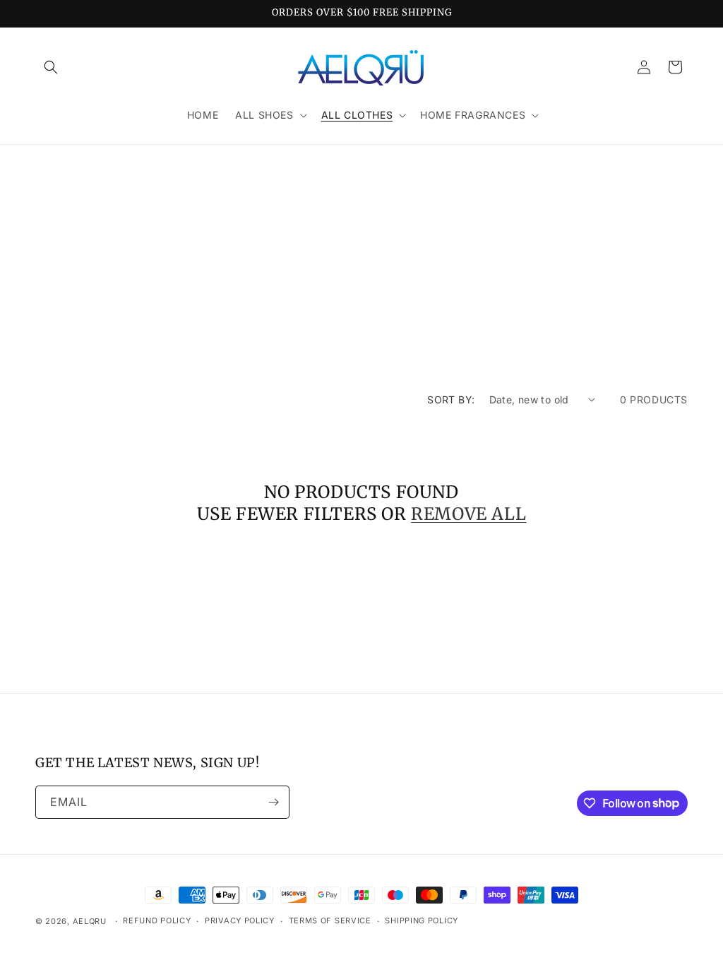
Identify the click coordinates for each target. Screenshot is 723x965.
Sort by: (450, 399)
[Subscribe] (273, 802)
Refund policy (157, 920)
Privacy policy (240, 920)
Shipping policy (421, 920)
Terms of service (330, 920)
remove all (468, 514)
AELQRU (90, 921)
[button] (50, 67)
